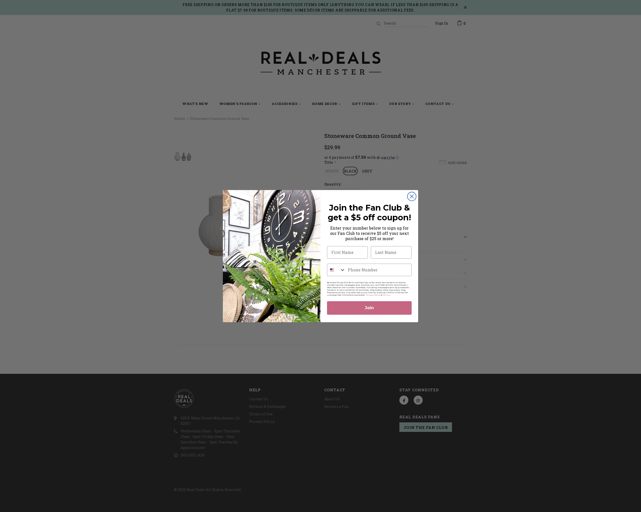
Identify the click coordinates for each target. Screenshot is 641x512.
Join (369, 307)
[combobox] (336, 270)
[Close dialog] (411, 196)
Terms (386, 295)
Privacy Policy (373, 295)
